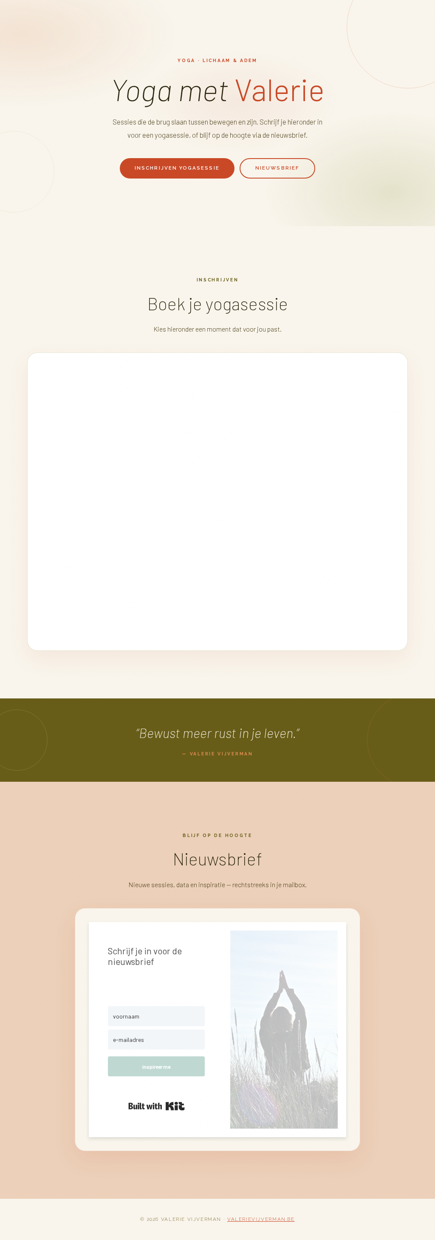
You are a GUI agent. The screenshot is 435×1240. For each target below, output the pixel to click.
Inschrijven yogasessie (177, 168)
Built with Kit (156, 1106)
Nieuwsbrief (277, 168)
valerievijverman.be (261, 1219)
